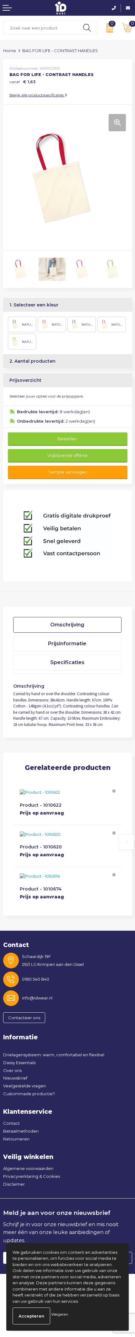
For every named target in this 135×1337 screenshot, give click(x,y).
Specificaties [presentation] (67, 662)
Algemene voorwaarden (28, 1168)
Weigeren (59, 1314)
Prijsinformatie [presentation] (67, 644)
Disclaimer (14, 1184)
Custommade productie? (29, 1093)
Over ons (12, 1070)
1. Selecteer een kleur (33, 305)
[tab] (67, 625)
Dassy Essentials (19, 1062)
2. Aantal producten (32, 361)
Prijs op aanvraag (42, 813)
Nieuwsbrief (15, 1077)
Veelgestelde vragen (24, 1085)
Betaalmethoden (21, 1131)
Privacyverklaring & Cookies (31, 1176)
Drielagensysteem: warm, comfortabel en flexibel (53, 1054)
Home (9, 50)
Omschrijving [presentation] (67, 625)
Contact (11, 1123)
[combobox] (40, 28)
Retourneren (16, 1138)
